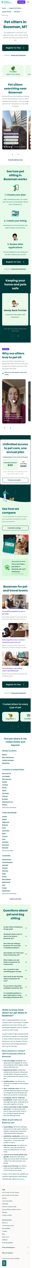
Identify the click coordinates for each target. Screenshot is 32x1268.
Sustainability (6, 1228)
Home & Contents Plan (9, 1207)
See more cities (7, 851)
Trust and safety (7, 1201)
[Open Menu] (28, 2)
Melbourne (5, 822)
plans (22, 1179)
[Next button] (18, 154)
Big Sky (4, 754)
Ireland (4, 888)
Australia (5, 865)
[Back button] (12, 154)
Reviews (4, 1212)
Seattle (4, 782)
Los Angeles (6, 776)
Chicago (5, 796)
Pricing (4, 1198)
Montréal (5, 848)
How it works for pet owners (10, 1192)
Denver (4, 788)
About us (5, 1223)
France (4, 876)
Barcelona (5, 845)
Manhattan (6, 763)
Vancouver (5, 831)
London (4, 816)
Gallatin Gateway (8, 760)
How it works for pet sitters (10, 1195)
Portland (5, 785)
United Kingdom (7, 862)
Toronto (5, 836)
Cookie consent (7, 1215)
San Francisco (6, 779)
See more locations (9, 807)
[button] (14, 401)
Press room (5, 1237)
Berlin (4, 833)
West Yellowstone (8, 757)
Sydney (4, 819)
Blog (3, 1234)
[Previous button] (4, 428)
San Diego (5, 793)
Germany (5, 871)
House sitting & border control (11, 1209)
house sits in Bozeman (18, 55)
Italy (3, 885)
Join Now (21, 2)
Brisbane (5, 825)
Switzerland (6, 891)
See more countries (9, 894)
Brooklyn (5, 799)
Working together (7, 1243)
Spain (4, 874)
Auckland (5, 842)
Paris (3, 839)
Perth (4, 828)
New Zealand (6, 879)
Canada (4, 868)
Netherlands (6, 882)
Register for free (13, 48)
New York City (6, 773)
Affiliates (5, 1240)
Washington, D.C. (7, 802)
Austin (4, 790)
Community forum (8, 1225)
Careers (4, 1231)
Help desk (5, 1204)
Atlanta (4, 805)
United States (6, 859)
